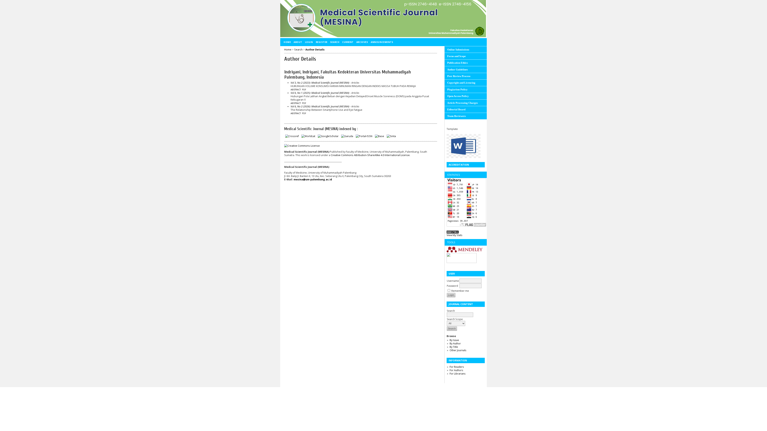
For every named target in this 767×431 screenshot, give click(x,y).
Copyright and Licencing (461, 82)
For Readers (457, 367)
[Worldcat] (308, 136)
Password (452, 286)
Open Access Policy (458, 96)
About (298, 42)
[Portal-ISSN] (364, 136)
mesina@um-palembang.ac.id (313, 179)
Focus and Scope (456, 56)
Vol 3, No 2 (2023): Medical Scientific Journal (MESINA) (320, 82)
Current (348, 42)
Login (309, 42)
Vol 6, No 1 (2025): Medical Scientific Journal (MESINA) (320, 93)
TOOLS (451, 242)
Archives (362, 42)
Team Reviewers (456, 116)
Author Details (315, 49)
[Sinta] (391, 136)
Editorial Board (456, 109)
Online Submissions (458, 49)
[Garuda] (347, 136)
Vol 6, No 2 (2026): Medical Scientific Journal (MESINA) (320, 106)
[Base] (379, 136)
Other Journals (458, 350)
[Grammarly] (462, 262)
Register (321, 42)
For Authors (456, 370)
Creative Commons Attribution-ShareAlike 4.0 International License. (370, 155)
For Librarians (457, 373)
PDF (304, 89)
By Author (455, 343)
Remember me (460, 291)
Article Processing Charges (462, 102)
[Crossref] (292, 136)
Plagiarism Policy (457, 89)
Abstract (296, 89)
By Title (454, 347)
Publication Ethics (457, 62)
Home (287, 42)
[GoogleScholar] (328, 136)
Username (453, 281)
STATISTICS (453, 175)
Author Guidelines (457, 69)
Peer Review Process (458, 76)
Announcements (382, 42)
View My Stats (454, 235)
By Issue (454, 340)
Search (334, 42)
